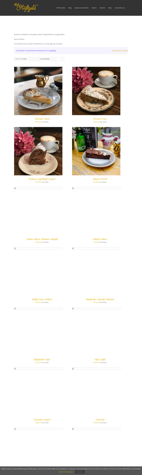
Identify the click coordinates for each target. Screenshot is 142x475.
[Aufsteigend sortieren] (36, 59)
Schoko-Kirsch (100, 179)
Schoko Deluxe (100, 239)
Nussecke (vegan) (42, 419)
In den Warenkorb (34, 91)
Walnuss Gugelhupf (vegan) (42, 179)
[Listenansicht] (62, 59)
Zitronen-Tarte (42, 118)
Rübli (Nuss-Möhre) (42, 299)
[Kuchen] (96, 392)
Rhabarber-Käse (42, 359)
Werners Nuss (100, 118)
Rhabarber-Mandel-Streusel (100, 299)
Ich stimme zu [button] (79, 472)
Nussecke (100, 419)
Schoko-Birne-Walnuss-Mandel (42, 239)
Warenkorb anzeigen (120, 50)
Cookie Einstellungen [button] (66, 472)
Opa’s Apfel (99, 359)
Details (45, 91)
